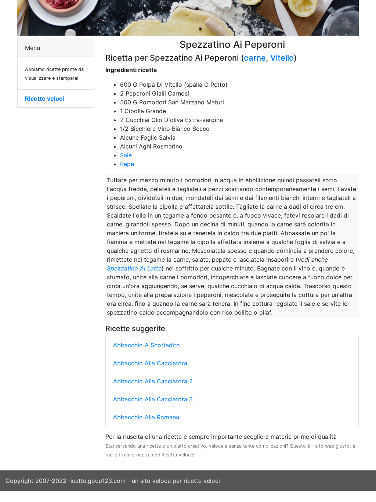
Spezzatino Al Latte (134, 268)
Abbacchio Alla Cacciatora (150, 363)
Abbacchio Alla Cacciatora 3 (153, 399)
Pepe (127, 164)
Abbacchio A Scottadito (146, 345)
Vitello (282, 57)
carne (255, 57)
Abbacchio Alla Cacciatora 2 (153, 381)
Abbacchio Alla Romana (146, 417)
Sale (126, 155)
